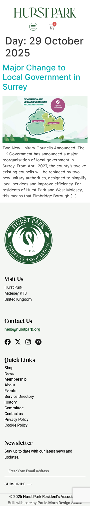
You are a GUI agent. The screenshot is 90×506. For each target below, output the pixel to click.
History (10, 402)
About (9, 385)
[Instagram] (28, 342)
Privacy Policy (16, 419)
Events (10, 390)
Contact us (13, 413)
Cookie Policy (16, 425)
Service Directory (19, 396)
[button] (33, 27)
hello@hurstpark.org (22, 329)
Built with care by (45, 503)
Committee (14, 408)
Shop (9, 367)
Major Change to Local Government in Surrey (41, 77)
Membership (15, 379)
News (9, 373)
